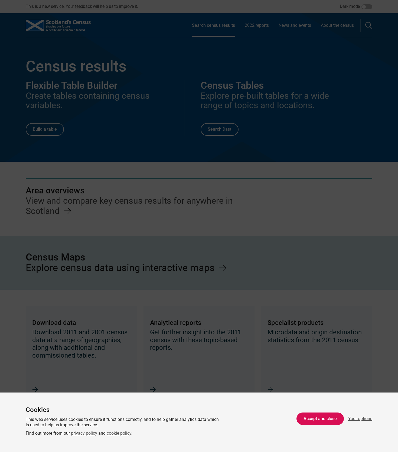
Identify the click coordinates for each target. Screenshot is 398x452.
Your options (360, 418)
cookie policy (119, 433)
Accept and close (320, 418)
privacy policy (84, 433)
